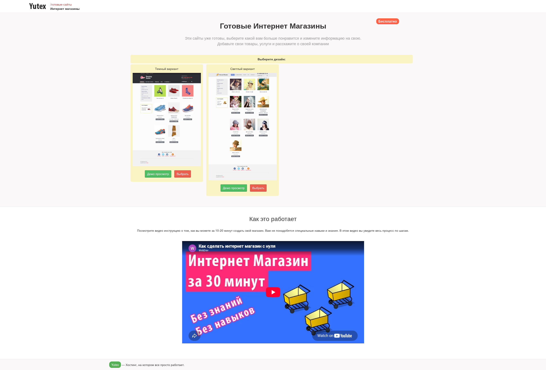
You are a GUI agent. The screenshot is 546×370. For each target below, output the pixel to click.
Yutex (115, 365)
